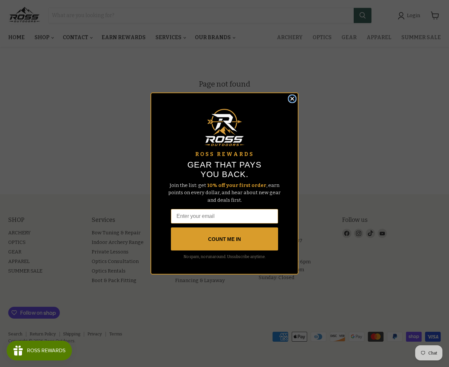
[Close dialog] (292, 98)
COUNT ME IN (224, 239)
